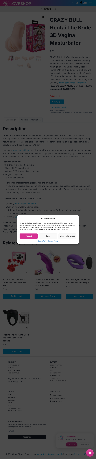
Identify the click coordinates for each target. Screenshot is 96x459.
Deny (48, 236)
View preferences (67, 236)
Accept (29, 236)
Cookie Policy (42, 241)
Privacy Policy (53, 241)
